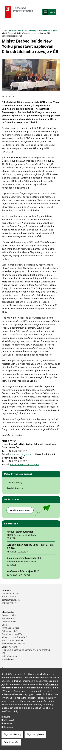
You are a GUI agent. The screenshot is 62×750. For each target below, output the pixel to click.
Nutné (7, 717)
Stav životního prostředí (13, 640)
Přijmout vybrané (35, 734)
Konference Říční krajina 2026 (23, 571)
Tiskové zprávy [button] (14, 482)
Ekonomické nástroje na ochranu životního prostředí (26, 650)
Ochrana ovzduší (9, 631)
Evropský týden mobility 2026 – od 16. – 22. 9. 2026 (30, 546)
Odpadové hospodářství (13, 634)
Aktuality (32, 31)
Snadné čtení (8, 659)
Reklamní (8, 727)
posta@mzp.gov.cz (11, 600)
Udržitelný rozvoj (9, 647)
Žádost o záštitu (9, 615)
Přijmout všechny (12, 734)
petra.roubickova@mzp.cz (24, 464)
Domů (4, 31)
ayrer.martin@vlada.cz (22, 454)
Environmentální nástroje (13, 643)
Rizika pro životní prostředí (14, 637)
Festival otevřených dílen (20, 531)
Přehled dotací (8, 618)
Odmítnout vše (11, 742)
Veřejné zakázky (9, 656)
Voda (4, 625)
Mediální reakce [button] (15, 488)
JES (3, 653)
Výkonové (9, 720)
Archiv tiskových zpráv (48, 31)
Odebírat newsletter (20, 510)
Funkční (8, 723)
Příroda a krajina (9, 621)
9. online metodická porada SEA (24, 558)
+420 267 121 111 (10, 603)
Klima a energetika (10, 628)
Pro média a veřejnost (18, 31)
